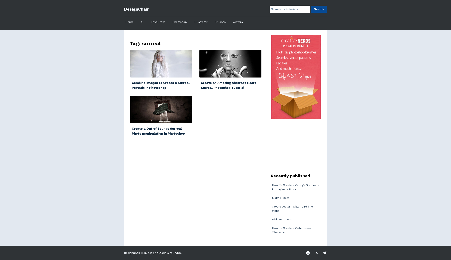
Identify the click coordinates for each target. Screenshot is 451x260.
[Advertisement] (293, 146)
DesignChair (136, 9)
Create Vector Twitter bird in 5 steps (292, 208)
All (142, 22)
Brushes (220, 22)
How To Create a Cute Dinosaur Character (293, 230)
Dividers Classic (282, 219)
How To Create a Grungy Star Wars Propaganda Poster (295, 187)
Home (129, 22)
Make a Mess (280, 198)
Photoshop (179, 22)
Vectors (238, 22)
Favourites (158, 22)
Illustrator (201, 22)
